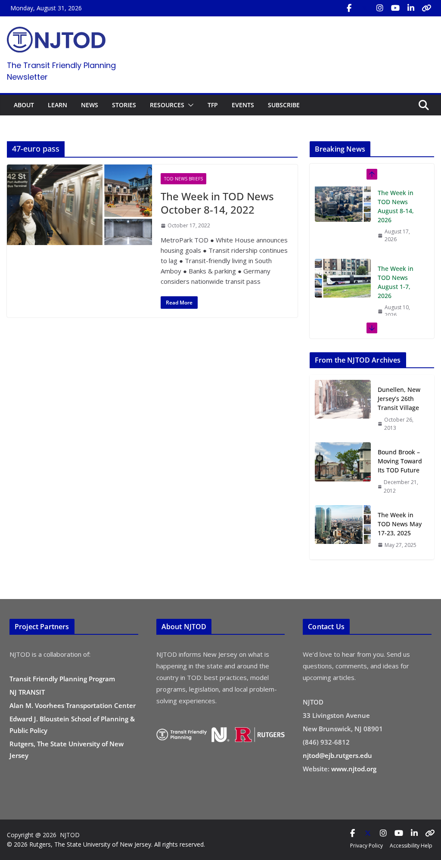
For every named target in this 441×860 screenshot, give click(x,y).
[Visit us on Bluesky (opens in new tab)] (426, 8)
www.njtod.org (353, 768)
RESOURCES (167, 105)
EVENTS (243, 105)
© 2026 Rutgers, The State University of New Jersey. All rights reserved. (106, 844)
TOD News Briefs (183, 179)
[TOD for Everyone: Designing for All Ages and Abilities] (343, 281)
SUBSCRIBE (284, 105)
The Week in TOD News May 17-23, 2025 (400, 524)
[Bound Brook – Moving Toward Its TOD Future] (343, 471)
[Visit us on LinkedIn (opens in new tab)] (411, 8)
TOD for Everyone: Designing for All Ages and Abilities (397, 290)
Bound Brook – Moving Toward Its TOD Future (400, 461)
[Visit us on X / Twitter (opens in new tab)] (364, 8)
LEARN (57, 105)
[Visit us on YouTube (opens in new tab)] (395, 8)
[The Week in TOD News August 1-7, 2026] (343, 205)
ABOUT (24, 105)
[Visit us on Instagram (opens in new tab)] (380, 8)
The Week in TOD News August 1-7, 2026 (395, 209)
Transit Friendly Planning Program (62, 678)
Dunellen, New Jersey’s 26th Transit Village (399, 398)
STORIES (124, 105)
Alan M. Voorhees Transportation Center (72, 705)
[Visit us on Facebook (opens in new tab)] (349, 8)
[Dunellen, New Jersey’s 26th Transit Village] (343, 408)
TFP (213, 105)
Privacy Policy (366, 845)
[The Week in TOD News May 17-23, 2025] (343, 529)
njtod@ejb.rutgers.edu (337, 755)
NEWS (89, 105)
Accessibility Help (411, 845)
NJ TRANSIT (27, 692)
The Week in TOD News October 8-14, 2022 (217, 203)
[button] (189, 105)
